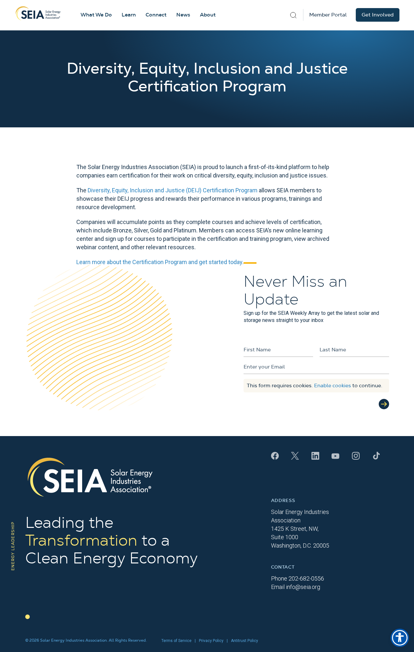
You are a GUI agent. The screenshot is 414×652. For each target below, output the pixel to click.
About (208, 14)
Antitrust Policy (244, 640)
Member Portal (328, 14)
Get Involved (378, 14)
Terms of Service (176, 640)
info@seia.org (303, 586)
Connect (156, 14)
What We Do (96, 14)
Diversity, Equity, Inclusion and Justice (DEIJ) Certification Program (172, 190)
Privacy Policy (211, 640)
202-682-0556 (306, 578)
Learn (129, 14)
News (183, 14)
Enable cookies (332, 385)
